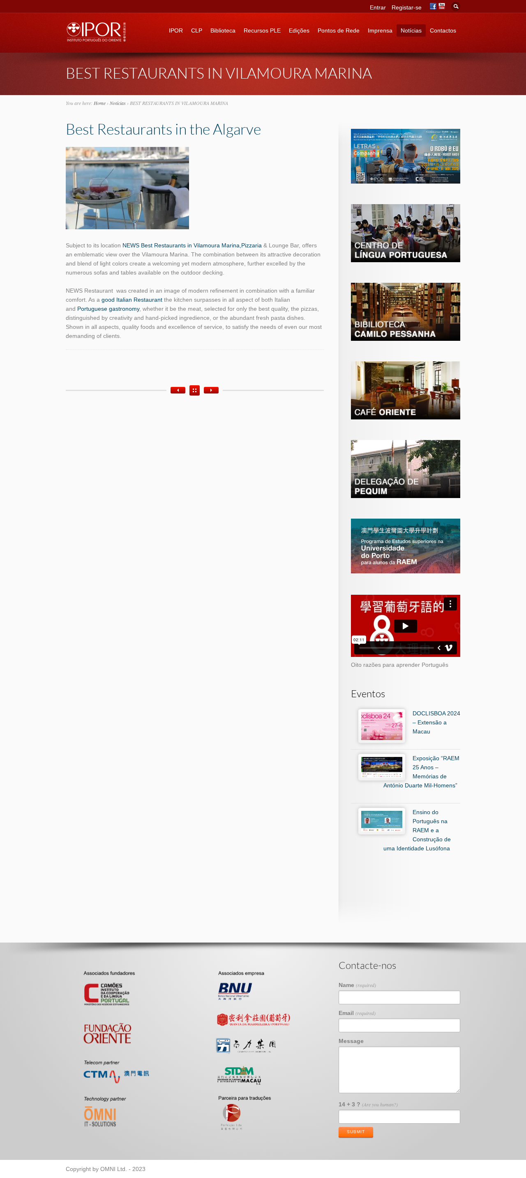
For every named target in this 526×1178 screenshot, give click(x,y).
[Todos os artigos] (194, 390)
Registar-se (407, 7)
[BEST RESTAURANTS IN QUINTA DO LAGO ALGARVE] (178, 390)
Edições (299, 30)
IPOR (176, 30)
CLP (196, 30)
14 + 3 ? (368, 1104)
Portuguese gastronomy (108, 308)
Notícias (411, 30)
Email (357, 1013)
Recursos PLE (262, 30)
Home (100, 103)
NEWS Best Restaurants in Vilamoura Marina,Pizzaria (192, 245)
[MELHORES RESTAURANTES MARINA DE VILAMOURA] (211, 390)
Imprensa (380, 30)
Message (351, 1041)
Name (357, 985)
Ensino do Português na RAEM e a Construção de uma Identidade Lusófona (417, 830)
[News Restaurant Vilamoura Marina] (127, 227)
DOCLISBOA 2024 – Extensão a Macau (436, 722)
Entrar (378, 7)
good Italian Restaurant (131, 299)
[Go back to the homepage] (96, 39)
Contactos (443, 30)
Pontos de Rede (339, 30)
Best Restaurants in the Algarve (163, 129)
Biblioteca (222, 30)
